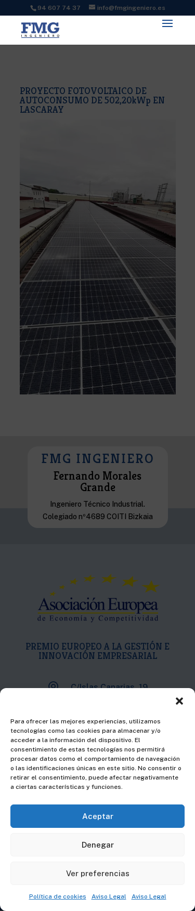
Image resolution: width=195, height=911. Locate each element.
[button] (179, 701)
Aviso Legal (109, 896)
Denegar (98, 844)
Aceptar (97, 816)
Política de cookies (57, 896)
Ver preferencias (97, 873)
